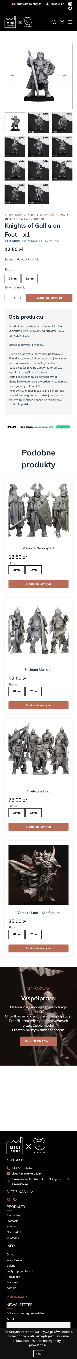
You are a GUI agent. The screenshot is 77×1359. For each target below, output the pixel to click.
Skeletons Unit (38, 791)
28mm (13, 278)
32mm (30, 278)
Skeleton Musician (38, 669)
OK (38, 1354)
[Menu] (70, 22)
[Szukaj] (54, 22)
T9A (56, 241)
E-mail (10, 1319)
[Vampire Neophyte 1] (38, 510)
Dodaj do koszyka (49, 298)
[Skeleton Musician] (38, 632)
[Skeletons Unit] (38, 753)
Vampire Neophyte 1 (38, 548)
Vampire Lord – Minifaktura (38, 913)
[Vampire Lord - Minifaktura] (38, 875)
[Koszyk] (62, 22)
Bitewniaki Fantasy (37, 241)
